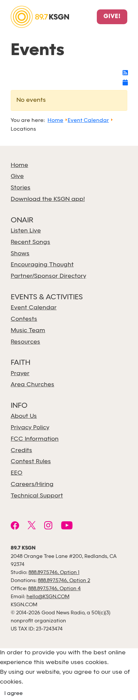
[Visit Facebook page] (15, 526)
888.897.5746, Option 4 (54, 589)
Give (17, 176)
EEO (16, 473)
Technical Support (37, 496)
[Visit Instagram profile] (48, 526)
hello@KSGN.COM (47, 597)
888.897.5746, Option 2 (64, 580)
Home (19, 165)
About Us (24, 416)
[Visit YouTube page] (67, 526)
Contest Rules (31, 461)
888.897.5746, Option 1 (53, 572)
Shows (20, 254)
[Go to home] (40, 16)
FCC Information (35, 439)
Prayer (20, 373)
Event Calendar (34, 308)
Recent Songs (30, 242)
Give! (112, 16)
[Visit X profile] (31, 526)
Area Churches (32, 385)
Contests (24, 319)
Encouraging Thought (42, 265)
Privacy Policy (30, 428)
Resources (25, 342)
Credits (21, 450)
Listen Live (26, 231)
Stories (20, 188)
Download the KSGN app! (48, 199)
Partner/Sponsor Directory (48, 276)
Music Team (28, 330)
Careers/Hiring (32, 484)
